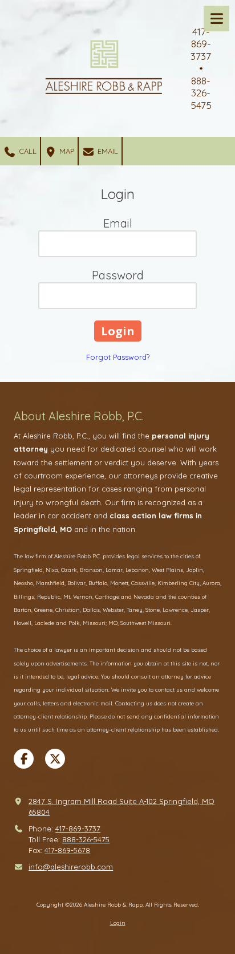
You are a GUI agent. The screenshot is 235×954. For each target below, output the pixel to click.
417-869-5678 (67, 850)
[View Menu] (216, 18)
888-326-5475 (86, 839)
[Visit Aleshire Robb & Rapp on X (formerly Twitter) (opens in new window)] (55, 759)
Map (65, 151)
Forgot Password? (117, 357)
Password (118, 275)
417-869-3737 (77, 828)
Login (117, 923)
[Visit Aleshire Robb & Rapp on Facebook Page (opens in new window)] (24, 759)
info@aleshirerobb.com (71, 866)
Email (106, 151)
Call (27, 151)
